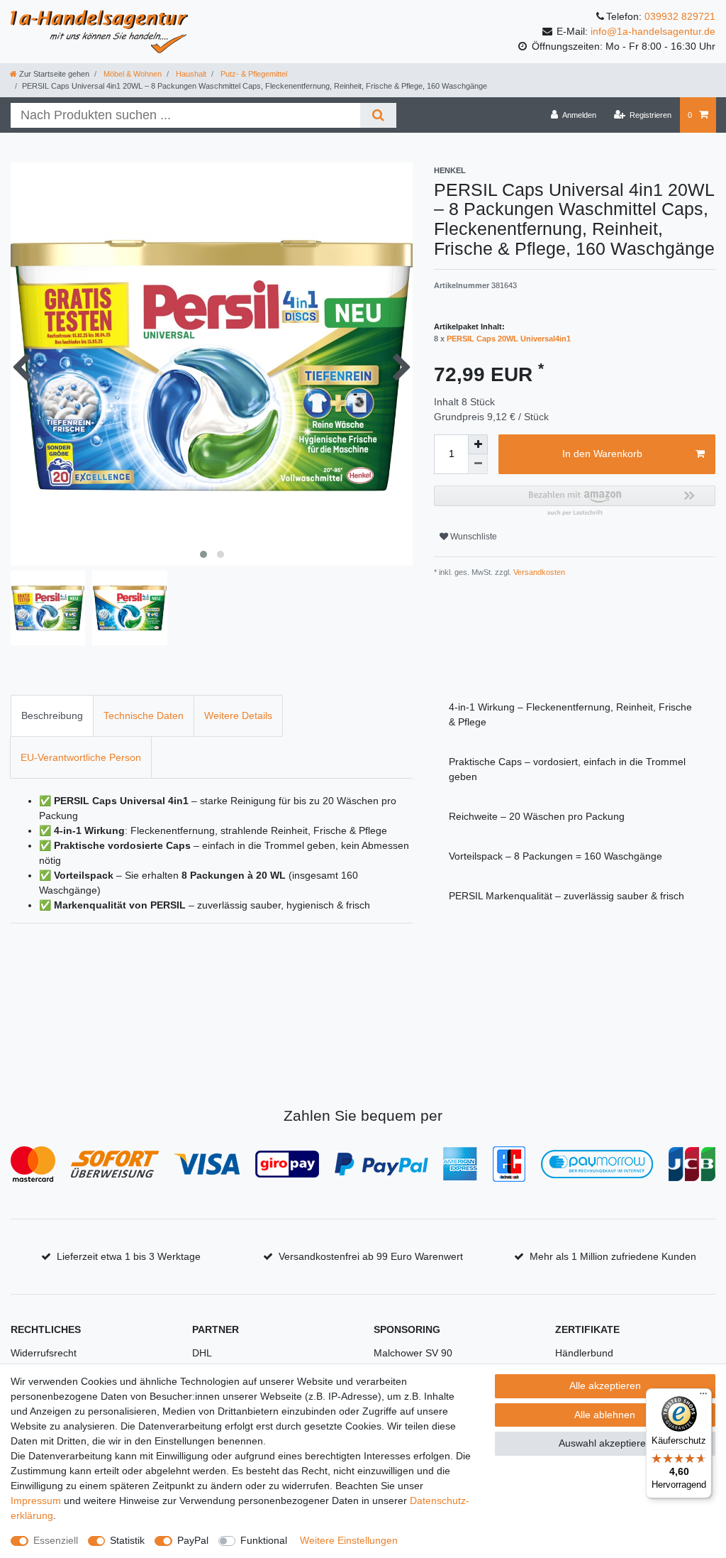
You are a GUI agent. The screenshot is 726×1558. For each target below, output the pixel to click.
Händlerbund (584, 1353)
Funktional (263, 1540)
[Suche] (378, 115)
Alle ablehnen (604, 1414)
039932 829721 (679, 16)
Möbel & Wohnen (131, 74)
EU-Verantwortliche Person (81, 757)
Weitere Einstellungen (349, 1540)
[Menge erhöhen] (478, 444)
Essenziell (55, 1540)
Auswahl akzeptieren (605, 1443)
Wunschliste (472, 537)
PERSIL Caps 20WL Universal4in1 (509, 338)
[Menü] (703, 1396)
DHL (202, 1353)
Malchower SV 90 (413, 1353)
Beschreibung (52, 715)
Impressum (36, 1500)
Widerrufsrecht (44, 1353)
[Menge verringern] (478, 464)
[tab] (52, 716)
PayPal (192, 1540)
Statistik (127, 1540)
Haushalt (190, 74)
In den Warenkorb (602, 453)
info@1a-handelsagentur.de (653, 31)
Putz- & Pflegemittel (252, 74)
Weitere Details (238, 715)
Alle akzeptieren (605, 1385)
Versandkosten (538, 572)
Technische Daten (144, 715)
